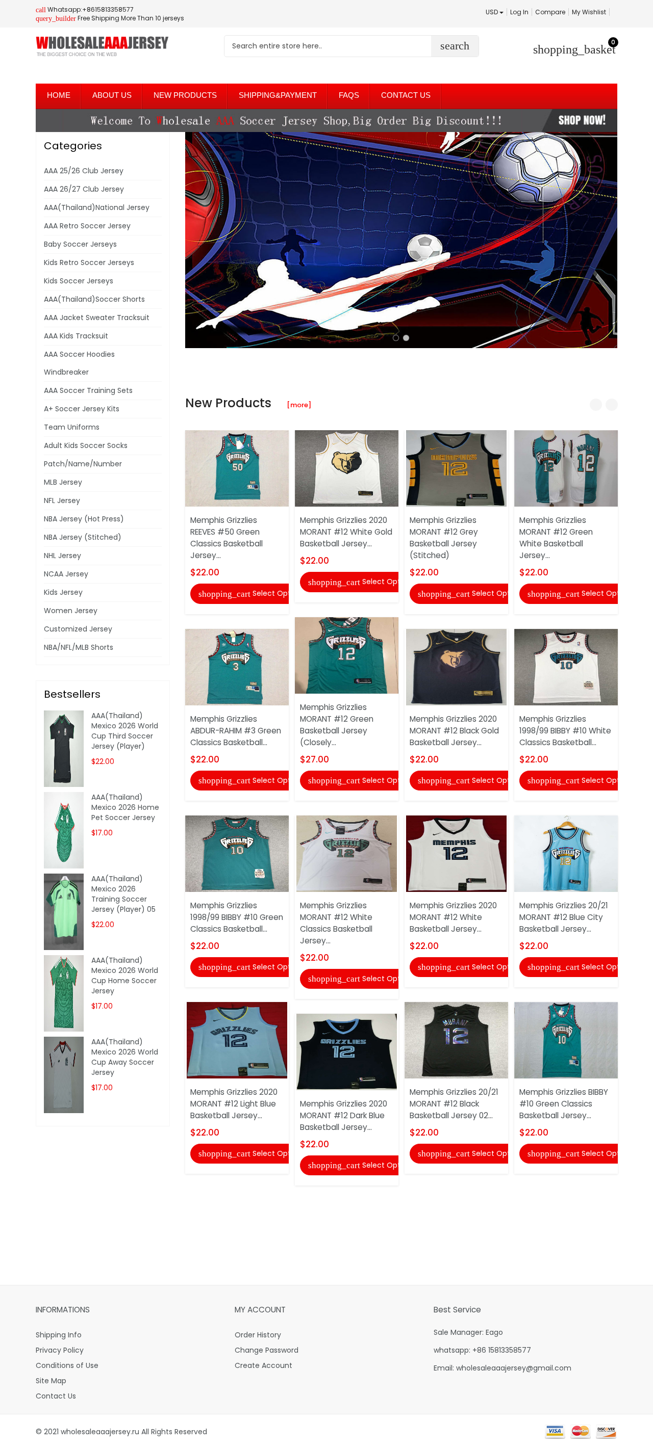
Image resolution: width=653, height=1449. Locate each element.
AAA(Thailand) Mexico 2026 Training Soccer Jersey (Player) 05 (123, 894)
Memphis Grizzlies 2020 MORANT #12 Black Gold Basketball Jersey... (454, 731)
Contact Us (56, 1396)
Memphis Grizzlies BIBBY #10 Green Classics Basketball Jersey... (563, 1104)
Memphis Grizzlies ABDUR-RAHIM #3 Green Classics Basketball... (235, 731)
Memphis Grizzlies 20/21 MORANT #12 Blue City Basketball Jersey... (563, 917)
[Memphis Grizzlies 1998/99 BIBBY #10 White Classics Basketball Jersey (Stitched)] (566, 666)
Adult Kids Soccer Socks (86, 445)
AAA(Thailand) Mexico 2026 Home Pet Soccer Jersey (125, 807)
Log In (519, 12)
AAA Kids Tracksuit (76, 336)
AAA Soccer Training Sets (88, 390)
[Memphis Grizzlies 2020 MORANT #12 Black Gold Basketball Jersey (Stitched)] (456, 666)
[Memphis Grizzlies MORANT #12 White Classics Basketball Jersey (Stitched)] (346, 853)
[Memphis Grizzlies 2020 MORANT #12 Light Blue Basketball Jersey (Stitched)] (237, 1040)
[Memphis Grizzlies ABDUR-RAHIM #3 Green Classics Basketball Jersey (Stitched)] (237, 666)
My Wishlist (589, 12)
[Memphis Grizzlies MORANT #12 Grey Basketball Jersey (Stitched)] (456, 468)
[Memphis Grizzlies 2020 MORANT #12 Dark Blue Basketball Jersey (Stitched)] (346, 1051)
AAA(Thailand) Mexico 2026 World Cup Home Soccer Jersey (124, 975)
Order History (258, 1335)
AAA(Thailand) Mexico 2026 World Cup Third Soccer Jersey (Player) (124, 730)
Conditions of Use (67, 1365)
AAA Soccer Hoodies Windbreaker (79, 363)
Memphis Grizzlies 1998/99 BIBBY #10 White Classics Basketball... (565, 731)
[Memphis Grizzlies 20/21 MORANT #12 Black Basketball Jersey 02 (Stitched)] (456, 1040)
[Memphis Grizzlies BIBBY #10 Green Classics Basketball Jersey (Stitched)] (566, 1040)
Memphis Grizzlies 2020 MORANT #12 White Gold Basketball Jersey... (346, 532)
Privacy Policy (60, 1350)
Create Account (263, 1365)
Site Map (51, 1381)
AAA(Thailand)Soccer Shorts (94, 299)
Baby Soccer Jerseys (80, 244)
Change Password (266, 1350)
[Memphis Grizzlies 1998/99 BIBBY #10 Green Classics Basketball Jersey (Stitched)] (237, 853)
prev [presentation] (195, 240)
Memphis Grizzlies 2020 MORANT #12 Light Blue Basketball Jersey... (234, 1104)
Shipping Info (59, 1335)
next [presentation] (607, 240)
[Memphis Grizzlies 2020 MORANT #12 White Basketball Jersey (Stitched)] (456, 853)
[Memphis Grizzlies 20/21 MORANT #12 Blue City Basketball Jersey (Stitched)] (566, 853)
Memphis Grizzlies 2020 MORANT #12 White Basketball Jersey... (453, 917)
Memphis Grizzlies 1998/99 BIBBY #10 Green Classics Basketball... (236, 917)
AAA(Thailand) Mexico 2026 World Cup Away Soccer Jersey (124, 1057)
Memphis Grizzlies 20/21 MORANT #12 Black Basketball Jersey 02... (454, 1104)
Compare (550, 12)
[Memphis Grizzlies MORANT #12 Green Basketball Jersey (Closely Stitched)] (346, 654)
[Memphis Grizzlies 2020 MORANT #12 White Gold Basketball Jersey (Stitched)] (346, 468)
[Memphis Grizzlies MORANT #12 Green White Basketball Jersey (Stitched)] (566, 468)
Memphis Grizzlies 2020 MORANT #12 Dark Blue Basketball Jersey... (343, 1115)
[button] (395, 337)
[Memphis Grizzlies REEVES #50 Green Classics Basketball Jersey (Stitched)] (237, 468)
